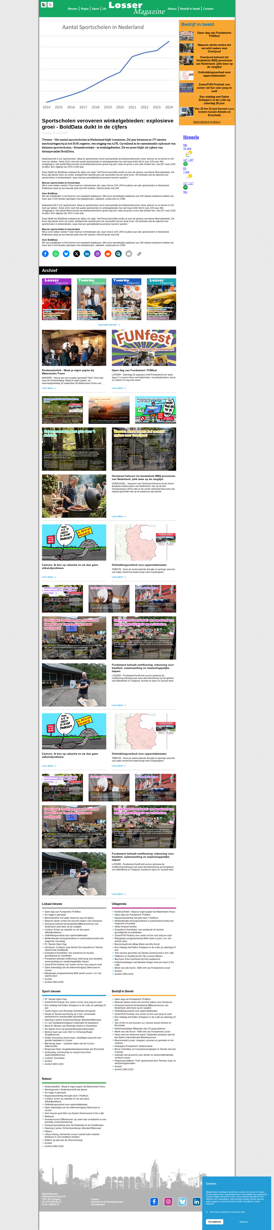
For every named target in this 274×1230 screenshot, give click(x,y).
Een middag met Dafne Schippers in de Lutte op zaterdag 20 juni (214, 100)
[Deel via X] (76, 253)
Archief (48, 979)
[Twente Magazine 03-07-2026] (91, 299)
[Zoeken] (50, 4)
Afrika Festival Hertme (126, 926)
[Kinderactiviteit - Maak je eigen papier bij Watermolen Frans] (74, 348)
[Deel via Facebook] (45, 253)
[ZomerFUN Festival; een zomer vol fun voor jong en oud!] (186, 87)
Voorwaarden (98, 1204)
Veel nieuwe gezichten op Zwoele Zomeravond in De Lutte (144, 953)
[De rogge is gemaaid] (109, 410)
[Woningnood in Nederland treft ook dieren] (62, 410)
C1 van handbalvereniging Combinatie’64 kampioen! (71, 1023)
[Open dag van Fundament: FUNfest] (144, 348)
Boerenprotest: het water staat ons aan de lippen (69, 918)
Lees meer (47, 388)
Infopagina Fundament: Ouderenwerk (133, 1046)
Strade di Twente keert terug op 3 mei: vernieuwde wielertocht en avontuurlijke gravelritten (70, 1015)
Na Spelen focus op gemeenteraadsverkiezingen (69, 1029)
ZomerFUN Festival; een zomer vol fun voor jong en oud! (73, 964)
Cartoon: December (55, 1058)
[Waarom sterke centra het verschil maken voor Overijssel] (144, 449)
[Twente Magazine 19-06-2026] (126, 299)
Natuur (172, 8)
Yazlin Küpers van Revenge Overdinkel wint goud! (70, 1011)
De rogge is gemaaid (55, 914)
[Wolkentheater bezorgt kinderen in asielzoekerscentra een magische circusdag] (62, 599)
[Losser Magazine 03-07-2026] (56, 299)
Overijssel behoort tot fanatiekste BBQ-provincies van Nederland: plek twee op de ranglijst (143, 477)
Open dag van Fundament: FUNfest (134, 370)
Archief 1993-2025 (54, 982)
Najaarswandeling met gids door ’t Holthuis (137, 918)
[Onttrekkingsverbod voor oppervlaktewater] (144, 542)
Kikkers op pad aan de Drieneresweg (63, 1140)
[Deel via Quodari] (118, 253)
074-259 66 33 (53, 1202)
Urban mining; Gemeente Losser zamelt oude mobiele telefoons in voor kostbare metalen (72, 1135)
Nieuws (73, 8)
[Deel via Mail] (128, 253)
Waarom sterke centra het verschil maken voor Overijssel (73, 921)
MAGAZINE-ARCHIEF (107, 325)
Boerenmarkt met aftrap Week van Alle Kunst (137, 944)
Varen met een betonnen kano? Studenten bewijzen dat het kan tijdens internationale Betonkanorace (145, 1036)
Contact (208, 8)
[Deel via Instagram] (97, 253)
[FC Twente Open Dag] (155, 599)
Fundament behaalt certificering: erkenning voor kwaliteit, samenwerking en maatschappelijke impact (143, 668)
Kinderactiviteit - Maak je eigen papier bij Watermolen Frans (145, 911)
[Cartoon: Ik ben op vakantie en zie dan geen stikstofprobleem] (74, 542)
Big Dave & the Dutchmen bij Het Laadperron (137, 959)
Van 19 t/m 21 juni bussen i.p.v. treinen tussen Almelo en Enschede (214, 112)
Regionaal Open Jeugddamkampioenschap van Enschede (74, 1049)
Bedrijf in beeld (190, 8)
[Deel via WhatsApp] (55, 253)
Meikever (49, 1116)
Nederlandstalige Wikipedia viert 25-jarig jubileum (140, 1028)
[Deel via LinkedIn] (87, 253)
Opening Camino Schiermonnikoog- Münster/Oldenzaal (73, 1020)
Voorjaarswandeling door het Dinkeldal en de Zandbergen (74, 1125)
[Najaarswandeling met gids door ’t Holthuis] (74, 449)
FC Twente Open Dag (56, 944)
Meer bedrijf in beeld (207, 122)
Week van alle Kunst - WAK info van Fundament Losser (142, 968)
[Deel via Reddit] (108, 253)
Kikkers (48, 1131)
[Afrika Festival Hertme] (109, 599)
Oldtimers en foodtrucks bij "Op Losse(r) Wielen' (139, 956)
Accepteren (214, 1221)
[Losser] (137, 8)
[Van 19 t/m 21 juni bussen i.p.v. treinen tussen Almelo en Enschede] (186, 112)
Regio (85, 8)
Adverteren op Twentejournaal (107, 1202)
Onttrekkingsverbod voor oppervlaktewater (139, 564)
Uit (104, 8)
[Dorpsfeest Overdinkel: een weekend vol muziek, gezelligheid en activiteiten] (144, 638)
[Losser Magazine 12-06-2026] (161, 299)
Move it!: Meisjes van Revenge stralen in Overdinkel (71, 1026)
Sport (95, 8)
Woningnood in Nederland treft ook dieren (66, 1089)
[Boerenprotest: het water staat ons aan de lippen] (155, 410)
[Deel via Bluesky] (66, 253)
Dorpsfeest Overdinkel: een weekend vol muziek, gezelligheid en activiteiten (69, 954)
